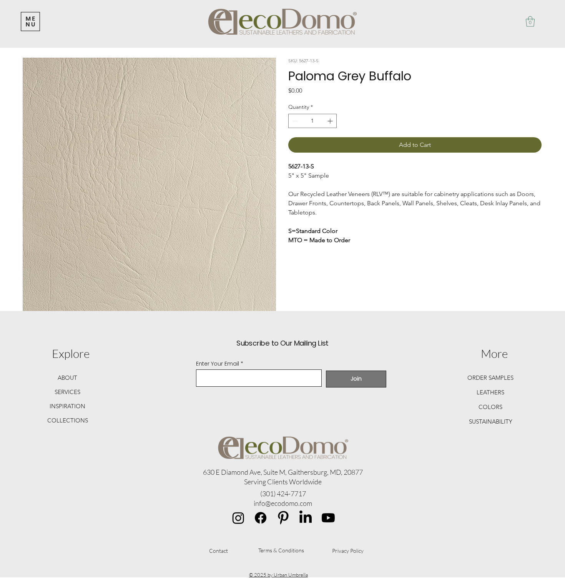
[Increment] (331, 121)
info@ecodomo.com (283, 503)
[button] (530, 21)
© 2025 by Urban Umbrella (278, 575)
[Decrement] (294, 121)
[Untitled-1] (283, 517)
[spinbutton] (312, 121)
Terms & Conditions (281, 550)
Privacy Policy (348, 550)
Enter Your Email (217, 363)
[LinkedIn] (305, 517)
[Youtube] (328, 517)
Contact (218, 550)
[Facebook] (260, 517)
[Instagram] (238, 517)
